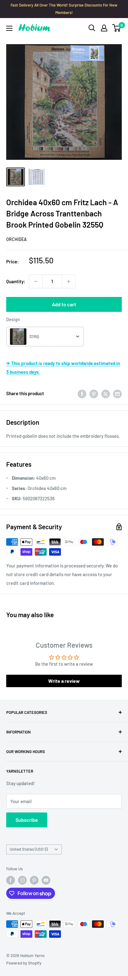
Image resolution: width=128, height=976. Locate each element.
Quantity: (15, 281)
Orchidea (16, 239)
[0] (117, 28)
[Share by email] (117, 393)
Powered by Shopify (23, 962)
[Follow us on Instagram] (22, 880)
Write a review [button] (64, 681)
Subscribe (27, 820)
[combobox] (45, 336)
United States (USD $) (29, 849)
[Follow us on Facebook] (10, 880)
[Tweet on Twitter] (105, 393)
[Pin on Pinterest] (93, 393)
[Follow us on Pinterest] (34, 880)
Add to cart (64, 304)
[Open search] (92, 28)
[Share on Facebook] (82, 393)
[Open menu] (9, 28)
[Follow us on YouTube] (46, 880)
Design (13, 319)
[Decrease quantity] (35, 281)
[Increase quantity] (68, 281)
